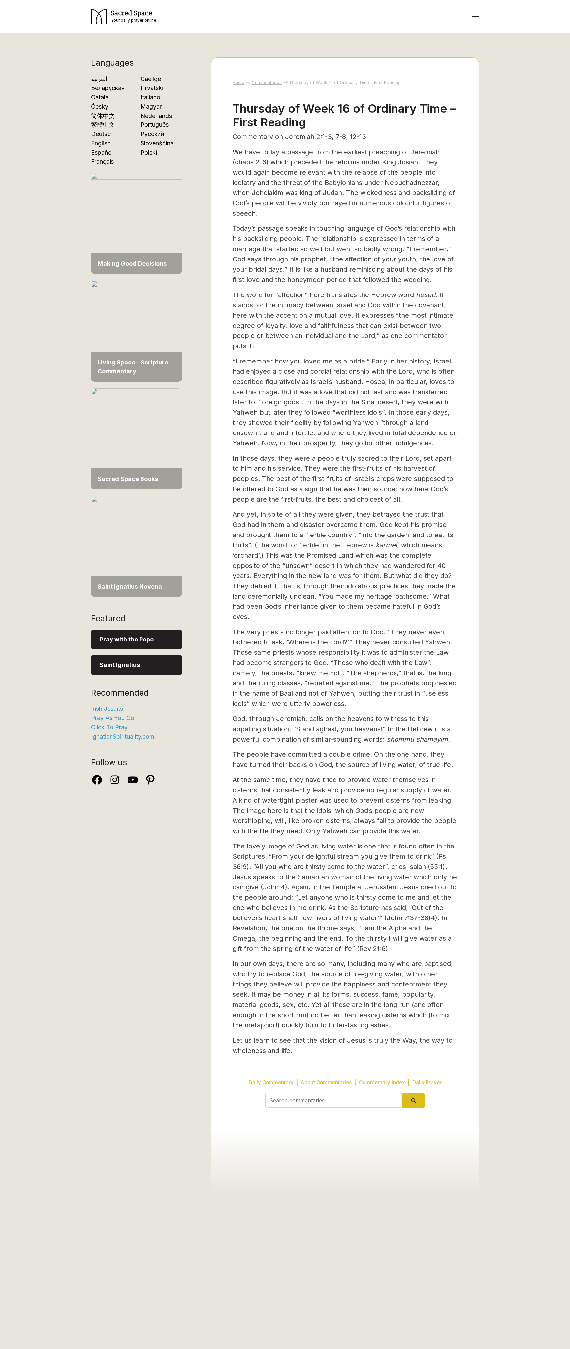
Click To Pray (109, 727)
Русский (152, 133)
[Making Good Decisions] (136, 223)
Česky (99, 106)
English (101, 143)
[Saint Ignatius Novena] (136, 545)
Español (102, 152)
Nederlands (156, 115)
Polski (149, 152)
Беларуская (108, 88)
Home (238, 82)
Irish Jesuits (107, 708)
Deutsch (102, 133)
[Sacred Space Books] (136, 438)
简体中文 (103, 115)
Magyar (151, 106)
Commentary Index (382, 1082)
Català (100, 97)
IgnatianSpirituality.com (122, 736)
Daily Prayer (427, 1082)
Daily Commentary (271, 1082)
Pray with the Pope (127, 639)
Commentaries (267, 82)
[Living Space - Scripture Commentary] (136, 330)
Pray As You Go (112, 717)
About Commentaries (326, 1082)
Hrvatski (152, 88)
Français (102, 161)
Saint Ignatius (120, 664)
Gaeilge (151, 78)
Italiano (150, 97)
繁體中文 (103, 124)
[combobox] (333, 1100)
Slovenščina (157, 143)
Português (155, 124)
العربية (99, 78)
